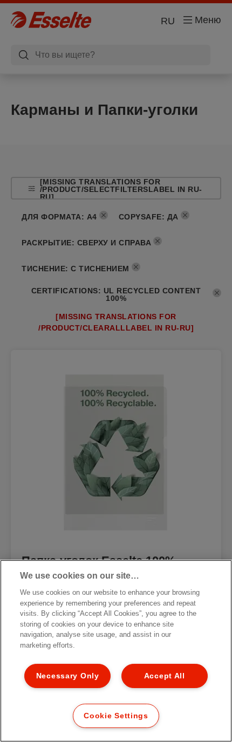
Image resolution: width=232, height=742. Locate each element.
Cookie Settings (116, 715)
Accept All (164, 675)
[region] (116, 651)
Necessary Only (67, 675)
